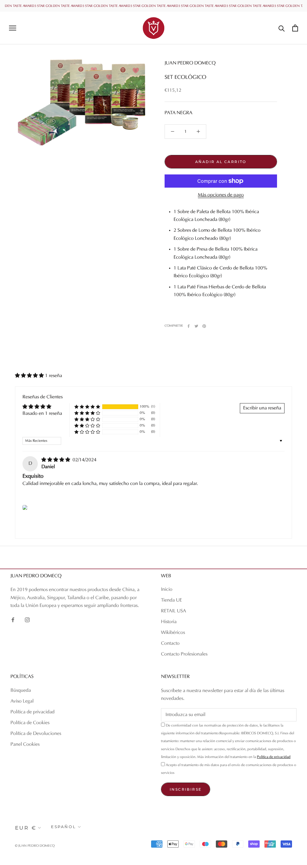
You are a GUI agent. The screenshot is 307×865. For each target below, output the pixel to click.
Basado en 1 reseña (42, 413)
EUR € (26, 828)
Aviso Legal (22, 701)
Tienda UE (171, 600)
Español (63, 826)
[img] (56, 460)
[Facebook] (188, 326)
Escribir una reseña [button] (262, 408)
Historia (169, 622)
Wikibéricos (173, 632)
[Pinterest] (204, 326)
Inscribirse (185, 789)
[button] (30, 375)
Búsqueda (20, 690)
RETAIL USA (173, 611)
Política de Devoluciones (35, 733)
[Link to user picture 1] (24, 507)
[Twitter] (196, 326)
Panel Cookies (25, 744)
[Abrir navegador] (12, 28)
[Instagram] (27, 620)
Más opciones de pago (221, 195)
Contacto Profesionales (184, 654)
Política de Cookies (29, 723)
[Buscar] (282, 28)
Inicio (166, 589)
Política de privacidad (32, 712)
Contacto (170, 643)
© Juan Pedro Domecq (35, 846)
